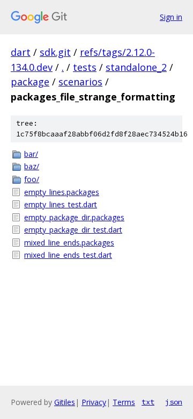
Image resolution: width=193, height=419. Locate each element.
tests (84, 67)
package (30, 81)
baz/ (31, 166)
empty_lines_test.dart (60, 204)
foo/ (31, 179)
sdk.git (55, 52)
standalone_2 (136, 67)
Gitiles (64, 402)
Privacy (93, 402)
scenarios (80, 81)
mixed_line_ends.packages (69, 242)
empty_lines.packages (61, 192)
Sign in (171, 17)
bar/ (31, 154)
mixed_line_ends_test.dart (68, 255)
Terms (124, 402)
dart (21, 52)
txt (148, 402)
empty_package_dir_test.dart (73, 230)
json (173, 402)
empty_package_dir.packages (74, 217)
